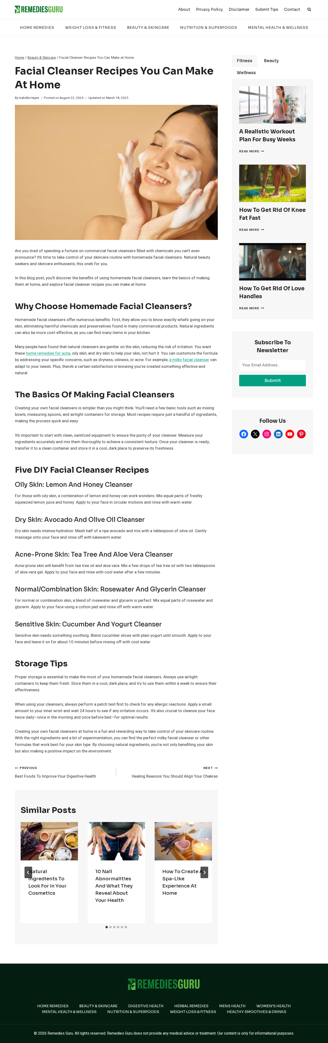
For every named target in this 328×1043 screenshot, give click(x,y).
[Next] (204, 872)
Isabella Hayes (29, 97)
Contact (292, 9)
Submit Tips (266, 9)
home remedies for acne (48, 353)
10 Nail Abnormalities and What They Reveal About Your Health (114, 886)
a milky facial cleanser (189, 360)
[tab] (106, 927)
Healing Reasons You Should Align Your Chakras (175, 772)
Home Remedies (37, 27)
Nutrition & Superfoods (208, 27)
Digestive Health (146, 1006)
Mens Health (232, 1006)
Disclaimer (239, 9)
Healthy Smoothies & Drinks (256, 1011)
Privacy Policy (209, 9)
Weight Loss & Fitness (90, 27)
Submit (272, 380)
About (184, 9)
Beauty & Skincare (148, 27)
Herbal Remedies (191, 1006)
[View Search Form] (309, 9)
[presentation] (49, 841)
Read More (251, 151)
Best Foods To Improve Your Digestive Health (55, 772)
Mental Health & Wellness (278, 27)
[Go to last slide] (28, 872)
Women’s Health (273, 1006)
